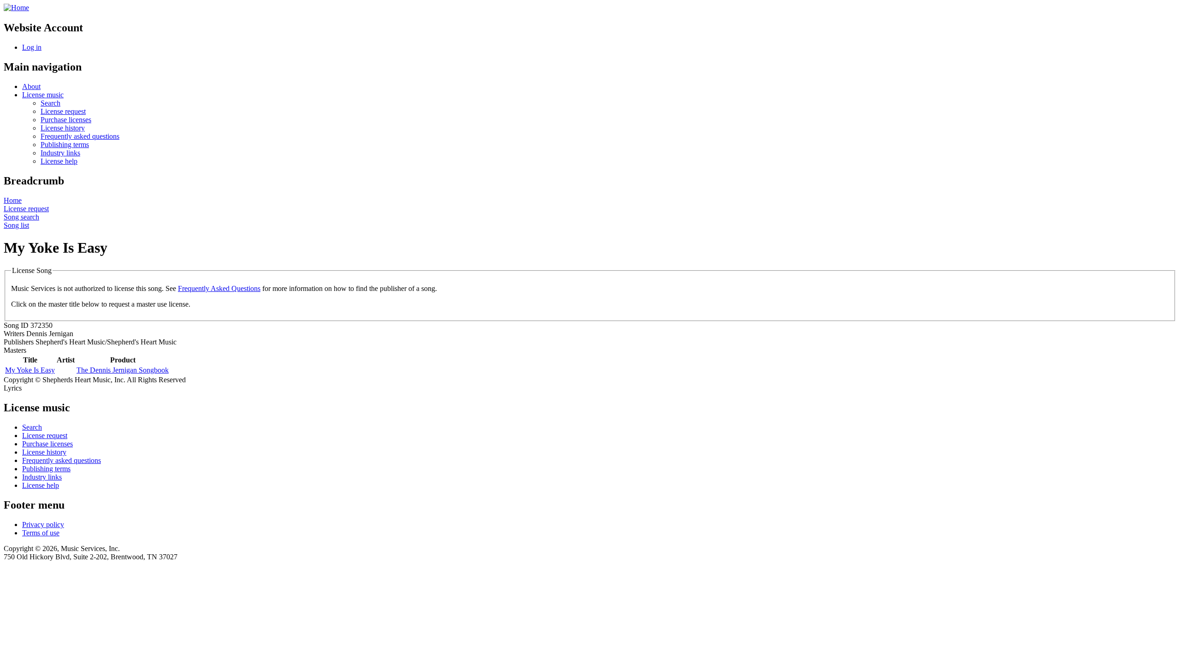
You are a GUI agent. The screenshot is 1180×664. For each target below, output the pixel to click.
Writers (14, 334)
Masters (15, 350)
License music (43, 95)
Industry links (60, 153)
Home (13, 200)
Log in (31, 47)
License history (63, 128)
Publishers (19, 342)
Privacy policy (43, 524)
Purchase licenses (66, 120)
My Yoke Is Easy (30, 370)
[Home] (16, 8)
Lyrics (13, 388)
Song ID (16, 325)
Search (50, 103)
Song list (16, 225)
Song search (21, 217)
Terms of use (40, 533)
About (31, 86)
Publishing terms (65, 144)
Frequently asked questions (80, 136)
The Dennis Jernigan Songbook (123, 370)
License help (59, 161)
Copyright (18, 380)
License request (63, 111)
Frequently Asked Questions (219, 288)
